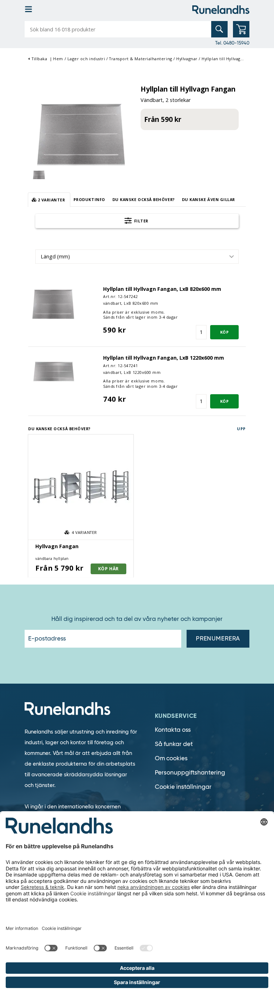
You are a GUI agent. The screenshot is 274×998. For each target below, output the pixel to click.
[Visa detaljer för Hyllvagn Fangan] (80, 487)
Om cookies (171, 758)
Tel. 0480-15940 (232, 43)
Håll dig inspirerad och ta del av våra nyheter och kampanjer (137, 619)
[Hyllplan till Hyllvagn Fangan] (80, 132)
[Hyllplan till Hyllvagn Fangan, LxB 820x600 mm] (53, 302)
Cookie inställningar (183, 787)
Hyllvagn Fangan (56, 546)
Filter (140, 220)
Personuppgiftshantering (190, 772)
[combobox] (137, 257)
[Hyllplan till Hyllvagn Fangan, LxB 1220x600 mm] (53, 371)
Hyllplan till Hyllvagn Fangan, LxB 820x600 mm (162, 288)
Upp (241, 428)
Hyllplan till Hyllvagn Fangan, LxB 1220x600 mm (163, 357)
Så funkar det (174, 744)
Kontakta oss (173, 730)
